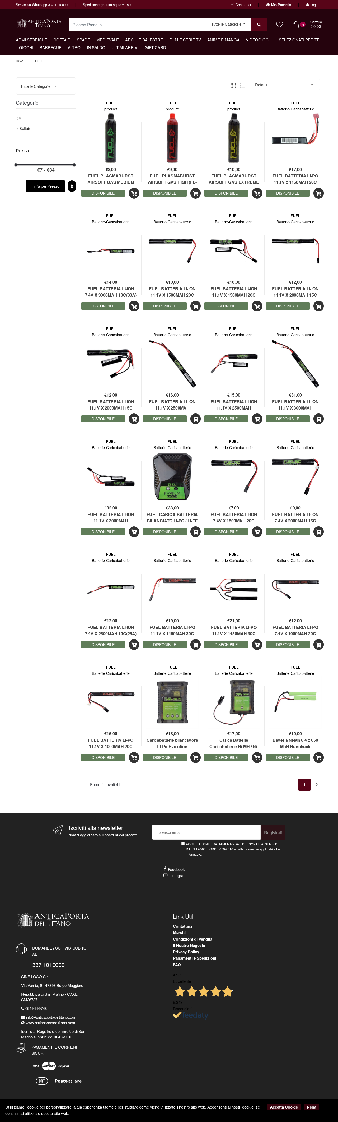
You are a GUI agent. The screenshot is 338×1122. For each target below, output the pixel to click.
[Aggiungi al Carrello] (134, 193)
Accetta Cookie (284, 1107)
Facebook (176, 869)
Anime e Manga (223, 39)
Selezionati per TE (299, 39)
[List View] (242, 85)
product (110, 109)
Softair (62, 39)
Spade (83, 39)
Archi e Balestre (144, 39)
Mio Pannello (281, 4)
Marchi (179, 932)
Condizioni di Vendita (192, 939)
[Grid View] (233, 85)
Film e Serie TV (185, 39)
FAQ (177, 964)
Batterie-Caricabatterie (295, 109)
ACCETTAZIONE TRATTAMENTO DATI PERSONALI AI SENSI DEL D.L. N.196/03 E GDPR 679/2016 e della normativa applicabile (235, 849)
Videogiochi (259, 39)
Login (314, 4)
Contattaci (243, 4)
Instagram (178, 875)
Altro (74, 47)
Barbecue (51, 47)
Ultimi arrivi (125, 47)
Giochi (26, 47)
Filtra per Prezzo (45, 186)
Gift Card (155, 47)
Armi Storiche (31, 39)
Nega (311, 1107)
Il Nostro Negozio (189, 945)
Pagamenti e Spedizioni (194, 958)
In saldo (96, 47)
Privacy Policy (186, 952)
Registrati (273, 833)
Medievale (107, 39)
